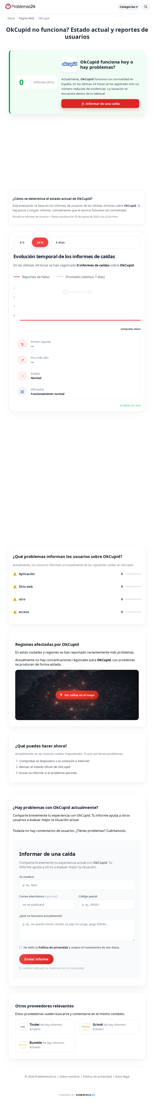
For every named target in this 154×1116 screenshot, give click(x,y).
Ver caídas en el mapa (79, 695)
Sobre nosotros (70, 1076)
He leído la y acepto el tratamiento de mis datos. (71, 947)
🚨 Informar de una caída (100, 104)
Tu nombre (26, 877)
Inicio (11, 18)
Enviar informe (36, 959)
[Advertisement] (77, 149)
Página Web (26, 18)
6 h (22, 242)
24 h (40, 242)
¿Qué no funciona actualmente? (40, 916)
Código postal (88, 896)
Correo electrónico (38, 896)
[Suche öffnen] (146, 6)
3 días (60, 242)
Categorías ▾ (129, 7)
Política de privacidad (53, 947)
